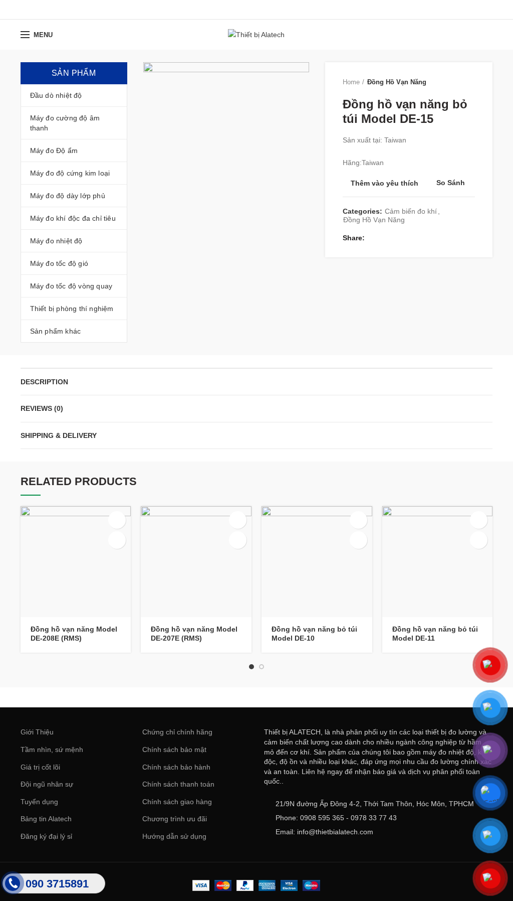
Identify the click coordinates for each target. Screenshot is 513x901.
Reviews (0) (42, 408)
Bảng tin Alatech (46, 819)
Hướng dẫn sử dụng (174, 836)
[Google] (256, 9)
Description (44, 382)
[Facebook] (231, 9)
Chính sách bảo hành (176, 767)
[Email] (269, 9)
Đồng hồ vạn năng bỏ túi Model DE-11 (435, 633)
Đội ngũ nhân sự (47, 784)
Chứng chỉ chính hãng (177, 732)
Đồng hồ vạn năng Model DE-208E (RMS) (74, 633)
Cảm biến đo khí (411, 211)
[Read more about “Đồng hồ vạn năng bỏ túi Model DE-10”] (358, 520)
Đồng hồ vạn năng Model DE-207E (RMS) (194, 633)
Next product (470, 82)
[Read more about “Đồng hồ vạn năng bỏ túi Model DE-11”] (478, 520)
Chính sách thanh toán (178, 784)
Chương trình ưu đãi (174, 819)
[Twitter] (243, 9)
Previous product (450, 82)
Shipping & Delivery (59, 435)
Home (351, 82)
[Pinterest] (281, 9)
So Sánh (450, 183)
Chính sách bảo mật (174, 749)
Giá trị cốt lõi (40, 767)
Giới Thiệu (37, 732)
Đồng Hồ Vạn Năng (396, 82)
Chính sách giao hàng (177, 802)
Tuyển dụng (39, 802)
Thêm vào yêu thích (384, 183)
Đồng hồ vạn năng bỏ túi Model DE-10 (314, 633)
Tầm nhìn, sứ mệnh (52, 749)
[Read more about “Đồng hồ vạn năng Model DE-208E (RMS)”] (117, 520)
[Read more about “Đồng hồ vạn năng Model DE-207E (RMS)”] (237, 520)
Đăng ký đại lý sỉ (46, 836)
